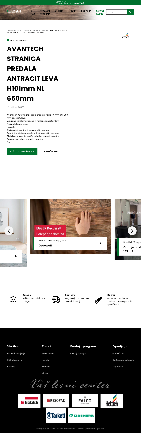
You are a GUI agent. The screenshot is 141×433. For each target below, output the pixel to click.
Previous (8, 230)
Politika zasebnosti (65, 428)
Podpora (86, 11)
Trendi (72, 11)
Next (132, 230)
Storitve (59, 11)
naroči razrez (100, 12)
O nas (33, 12)
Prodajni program (45, 12)
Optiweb (100, 428)
